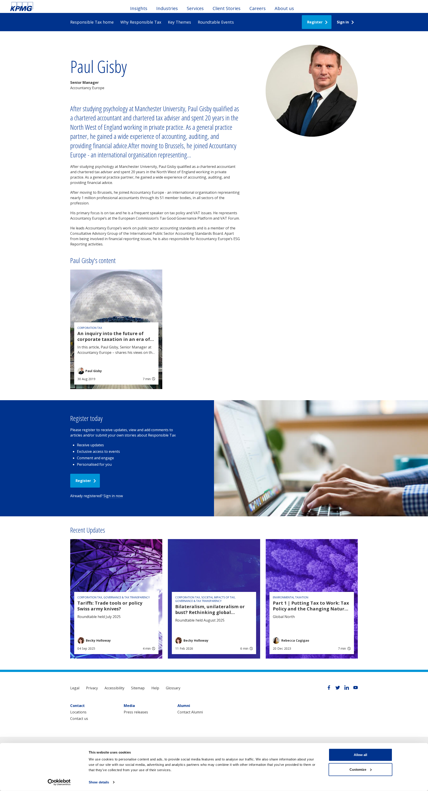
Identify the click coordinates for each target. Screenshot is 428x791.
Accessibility (114, 688)
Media (129, 705)
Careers (257, 8)
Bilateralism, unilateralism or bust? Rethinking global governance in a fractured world (212, 609)
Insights (138, 8)
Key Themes (179, 22)
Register (315, 22)
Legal (74, 688)
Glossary (173, 688)
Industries (167, 8)
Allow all (360, 755)
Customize (358, 769)
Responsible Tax (22, 6)
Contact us (79, 718)
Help (155, 688)
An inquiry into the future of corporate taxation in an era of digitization (113, 336)
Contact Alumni (190, 712)
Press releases (136, 712)
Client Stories (227, 8)
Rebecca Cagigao (295, 640)
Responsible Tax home (92, 22)
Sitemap (138, 688)
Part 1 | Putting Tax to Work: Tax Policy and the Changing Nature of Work (311, 606)
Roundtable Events (216, 22)
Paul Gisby (93, 371)
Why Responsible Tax (140, 22)
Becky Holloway (98, 640)
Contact (77, 705)
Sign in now (113, 495)
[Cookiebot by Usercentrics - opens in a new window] (59, 782)
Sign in (343, 22)
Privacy (92, 688)
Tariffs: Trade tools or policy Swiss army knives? (109, 606)
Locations (78, 712)
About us (284, 8)
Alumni (183, 705)
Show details (99, 782)
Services (195, 8)
